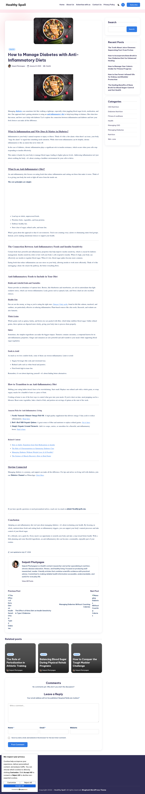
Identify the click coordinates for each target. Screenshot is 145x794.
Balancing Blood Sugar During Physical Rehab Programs (53, 662)
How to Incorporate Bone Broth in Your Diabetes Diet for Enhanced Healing (122, 58)
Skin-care (112, 139)
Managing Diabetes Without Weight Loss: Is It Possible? (32, 452)
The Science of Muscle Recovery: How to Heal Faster (31, 456)
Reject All (28, 782)
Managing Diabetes (116, 130)
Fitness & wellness (115, 116)
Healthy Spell (16, 5)
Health (12, 49)
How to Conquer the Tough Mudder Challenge (85, 662)
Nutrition (111, 135)
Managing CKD (114, 125)
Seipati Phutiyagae (33, 562)
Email (43, 728)
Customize (11, 782)
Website (73, 728)
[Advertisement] (53, 199)
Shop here (26, 418)
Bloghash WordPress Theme (94, 790)
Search (112, 22)
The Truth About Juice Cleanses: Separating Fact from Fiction (122, 49)
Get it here (86, 422)
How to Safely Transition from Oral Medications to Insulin (33, 445)
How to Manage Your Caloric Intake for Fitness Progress (120, 67)
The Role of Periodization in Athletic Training (16, 662)
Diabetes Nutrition (115, 111)
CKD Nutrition (113, 107)
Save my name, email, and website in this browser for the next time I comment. (39, 738)
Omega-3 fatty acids (60, 304)
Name (11, 728)
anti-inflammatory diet (55, 114)
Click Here (40, 475)
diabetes (19, 111)
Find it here (21, 429)
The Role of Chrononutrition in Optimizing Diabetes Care (33, 448)
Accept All (19, 786)
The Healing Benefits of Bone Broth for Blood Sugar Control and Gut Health (121, 87)
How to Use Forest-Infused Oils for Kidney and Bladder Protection (121, 77)
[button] (133, 5)
